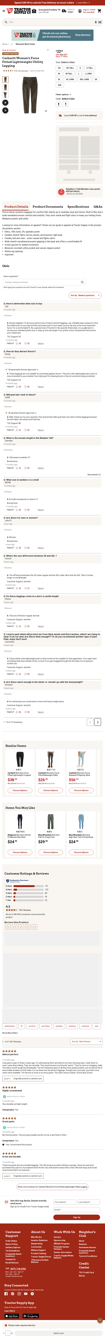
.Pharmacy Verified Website (39, 1261)
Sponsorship (59, 1240)
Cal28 (7, 397)
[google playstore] (30, 1315)
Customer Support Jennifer (19, 581)
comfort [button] (32, 1026)
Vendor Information (63, 1252)
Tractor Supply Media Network (63, 1257)
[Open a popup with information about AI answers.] (37, 370)
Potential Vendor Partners (61, 1248)
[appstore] (11, 1315)
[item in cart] (99, 10)
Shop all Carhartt (9, 50)
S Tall (90, 68)
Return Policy (11, 1244)
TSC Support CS (14, 337)
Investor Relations (39, 1240)
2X (96, 79)
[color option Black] (58, 104)
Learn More (83, 3)
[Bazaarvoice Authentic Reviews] (17, 881)
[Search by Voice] (95, 22)
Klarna (82, 1276)
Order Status (11, 1241)
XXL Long (84, 79)
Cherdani (9, 441)
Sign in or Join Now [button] (75, 193)
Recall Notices (12, 1263)
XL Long (70, 79)
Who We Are (36, 1237)
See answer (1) (94, 475)
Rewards (83, 1244)
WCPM (8, 482)
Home (4, 44)
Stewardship (36, 1244)
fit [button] (22, 1026)
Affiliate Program (61, 1244)
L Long (88, 74)
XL (59, 79)
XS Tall (70, 68)
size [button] (96, 1026)
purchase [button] (46, 1026)
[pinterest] (12, 1293)
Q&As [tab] (98, 206)
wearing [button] (72, 1026)
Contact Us (10, 1259)
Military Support (38, 1250)
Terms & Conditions (88, 1256)
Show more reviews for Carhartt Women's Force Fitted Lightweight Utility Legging (52, 1187)
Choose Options (20, 790)
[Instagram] (19, 1293)
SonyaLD (9, 685)
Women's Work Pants (25, 44)
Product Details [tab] (16, 206)
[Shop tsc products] (52, 35)
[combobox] (87, 295)
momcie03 (9, 642)
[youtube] (25, 1293)
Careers (57, 1237)
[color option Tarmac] (65, 104)
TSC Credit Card (86, 1272)
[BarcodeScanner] (100, 22)
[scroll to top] (100, 1320)
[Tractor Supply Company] (19, 11)
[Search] (6, 22)
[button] (89, 2)
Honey (7, 354)
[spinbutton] (7, 1333)
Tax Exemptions (12, 1251)
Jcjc (6, 306)
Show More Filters (10, 1033)
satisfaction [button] (10, 1026)
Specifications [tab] (78, 206)
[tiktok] (32, 1293)
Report (41, 343)
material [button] (85, 1026)
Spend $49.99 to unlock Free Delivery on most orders (44, 2)
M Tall (69, 74)
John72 (8, 520)
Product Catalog (38, 1253)
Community (36, 1247)
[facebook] (6, 1293)
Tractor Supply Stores (41, 1257)
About (81, 1241)
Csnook (8, 558)
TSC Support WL (14, 423)
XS (59, 68)
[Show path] (11, 44)
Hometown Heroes (87, 1247)
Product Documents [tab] (48, 206)
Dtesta (8, 599)
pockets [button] (59, 1026)
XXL (60, 85)
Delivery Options (12, 1247)
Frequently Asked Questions (13, 1255)
